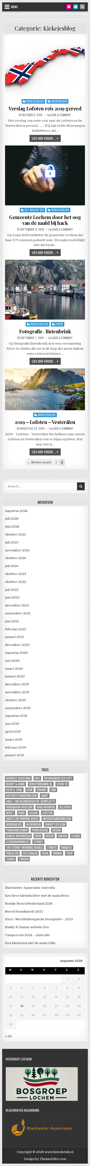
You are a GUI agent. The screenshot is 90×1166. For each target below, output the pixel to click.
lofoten (47, 813)
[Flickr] (69, 7)
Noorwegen (59, 101)
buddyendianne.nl (40, 784)
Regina (56, 830)
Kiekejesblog (35, 101)
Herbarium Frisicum (19, 807)
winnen (57, 853)
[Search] (82, 7)
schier (75, 836)
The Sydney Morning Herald (24, 847)
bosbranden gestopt (58, 778)
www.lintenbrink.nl (59, 1152)
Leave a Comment (60, 114)
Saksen (62, 836)
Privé (59, 324)
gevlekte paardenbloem (21, 795)
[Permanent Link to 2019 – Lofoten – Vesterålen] (45, 389)
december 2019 (17, 684)
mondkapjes (14, 824)
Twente (52, 847)
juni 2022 (12, 597)
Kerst (10, 813)
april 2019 (13, 731)
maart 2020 (14, 668)
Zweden (24, 859)
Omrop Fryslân (55, 824)
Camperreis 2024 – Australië (27, 935)
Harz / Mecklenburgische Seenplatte (30, 801)
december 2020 (17, 645)
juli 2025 (11, 542)
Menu (14, 6)
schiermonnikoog (17, 841)
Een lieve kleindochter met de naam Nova (37, 895)
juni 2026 (12, 526)
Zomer (10, 859)
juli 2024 (11, 566)
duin (29, 790)
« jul (8, 1036)
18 (22, 1006)
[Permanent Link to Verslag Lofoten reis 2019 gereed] (45, 67)
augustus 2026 (16, 511)
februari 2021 (15, 629)
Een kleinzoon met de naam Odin (30, 943)
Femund (41, 790)
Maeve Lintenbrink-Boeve (22, 818)
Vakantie (66, 847)
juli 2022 (11, 590)
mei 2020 (12, 660)
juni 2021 (12, 621)
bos (37, 778)
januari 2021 (14, 637)
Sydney (38, 841)
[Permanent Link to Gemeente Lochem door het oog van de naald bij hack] (45, 175)
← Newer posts (39, 462)
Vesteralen (30, 853)
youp (69, 853)
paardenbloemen (17, 830)
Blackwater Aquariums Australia (30, 887)
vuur (45, 853)
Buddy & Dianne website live (27, 927)
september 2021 (17, 613)
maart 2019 (13, 739)
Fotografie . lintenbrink (45, 331)
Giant (44, 795)
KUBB (21, 813)
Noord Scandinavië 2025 (24, 911)
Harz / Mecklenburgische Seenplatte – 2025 (39, 919)
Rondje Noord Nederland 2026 (29, 903)
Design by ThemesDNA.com (45, 1159)
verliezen (12, 853)
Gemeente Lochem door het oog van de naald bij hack (45, 220)
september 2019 (17, 708)
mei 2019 (12, 723)
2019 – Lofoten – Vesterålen (45, 422)
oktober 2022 (15, 582)
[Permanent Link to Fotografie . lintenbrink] (45, 290)
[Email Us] (75, 7)
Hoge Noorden (46, 807)
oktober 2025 (15, 534)
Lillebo (33, 813)
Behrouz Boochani (18, 778)
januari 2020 (15, 676)
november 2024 (17, 550)
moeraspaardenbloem (57, 818)
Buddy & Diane (15, 784)
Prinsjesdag (40, 830)
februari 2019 (15, 747)
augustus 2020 (16, 653)
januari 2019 (14, 755)
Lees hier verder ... (46, 138)
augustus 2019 (16, 716)
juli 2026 (11, 518)
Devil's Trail (14, 790)
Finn (53, 790)
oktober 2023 (15, 574)
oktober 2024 (15, 558)
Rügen (50, 836)
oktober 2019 (15, 700)
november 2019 (17, 692)
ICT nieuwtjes (34, 210)
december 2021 (17, 605)
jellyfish (65, 807)
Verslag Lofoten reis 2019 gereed (45, 108)
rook (38, 836)
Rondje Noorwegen (18, 836)
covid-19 (62, 784)
